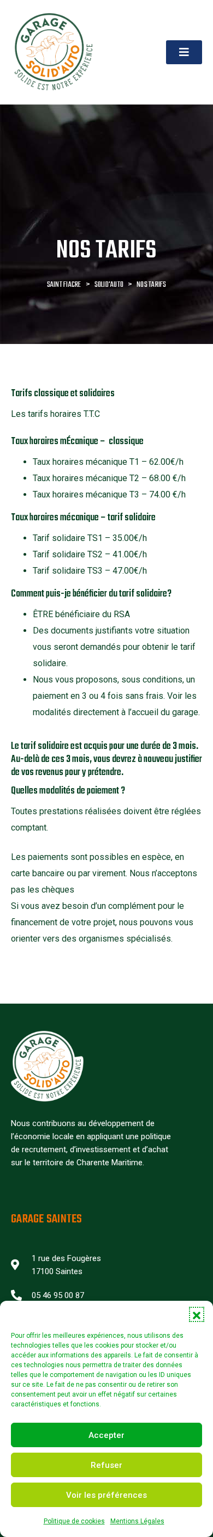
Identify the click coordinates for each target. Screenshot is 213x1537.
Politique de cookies (74, 1521)
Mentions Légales (137, 1521)
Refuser (106, 1465)
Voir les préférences (106, 1495)
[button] (196, 1314)
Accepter (106, 1435)
